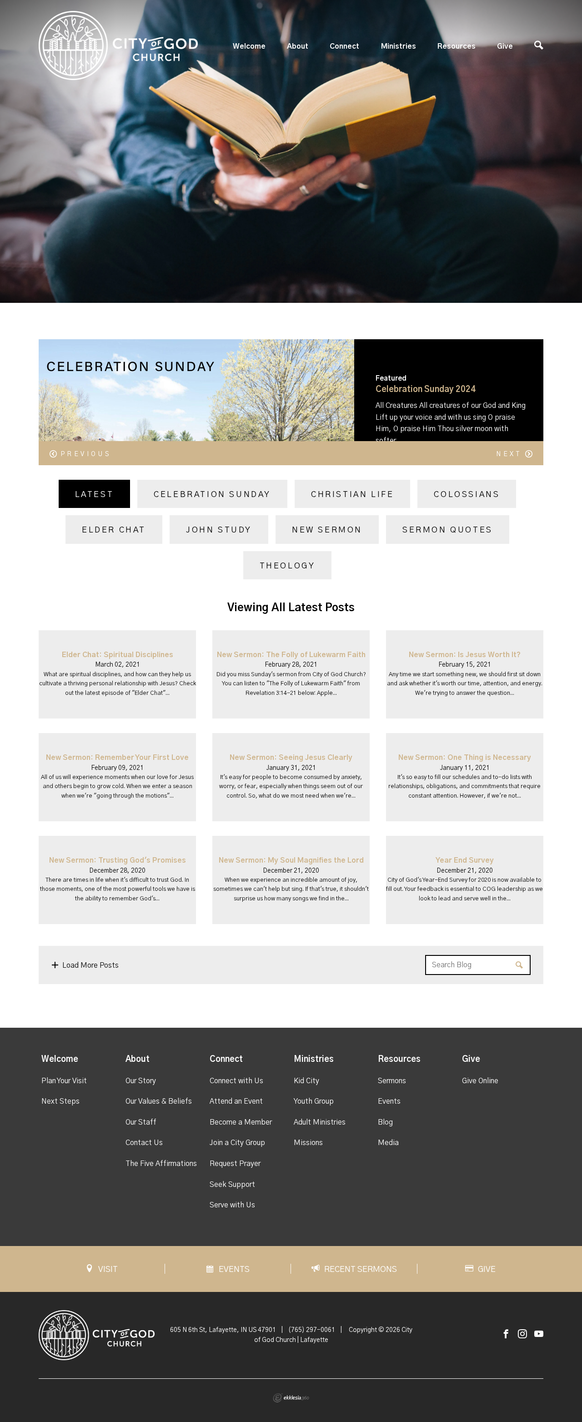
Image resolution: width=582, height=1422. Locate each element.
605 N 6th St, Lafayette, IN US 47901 (223, 1330)
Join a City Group (237, 1142)
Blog (385, 1122)
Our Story (140, 1081)
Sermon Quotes (447, 530)
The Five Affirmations (161, 1163)
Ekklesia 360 (291, 1397)
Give (505, 46)
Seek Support (232, 1184)
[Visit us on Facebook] (506, 1334)
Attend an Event (236, 1101)
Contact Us (144, 1142)
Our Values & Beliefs (158, 1101)
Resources (456, 46)
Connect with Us (236, 1081)
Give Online (480, 1081)
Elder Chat (114, 530)
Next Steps (60, 1101)
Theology (288, 566)
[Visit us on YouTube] (538, 1334)
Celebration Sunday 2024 (426, 390)
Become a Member (241, 1122)
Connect (344, 46)
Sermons (392, 1081)
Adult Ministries (320, 1122)
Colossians (467, 495)
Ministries (398, 46)
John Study (219, 530)
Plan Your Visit (64, 1081)
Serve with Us (232, 1205)
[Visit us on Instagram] (522, 1334)
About (297, 46)
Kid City (306, 1081)
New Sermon (327, 530)
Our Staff (140, 1122)
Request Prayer (235, 1163)
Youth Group (314, 1101)
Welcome (249, 46)
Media (388, 1142)
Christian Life (352, 495)
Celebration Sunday (212, 495)
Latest (94, 495)
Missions (308, 1142)
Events (389, 1101)
